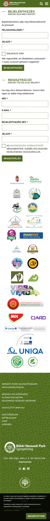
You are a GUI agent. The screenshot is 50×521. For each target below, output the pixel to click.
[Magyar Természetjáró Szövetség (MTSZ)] (17, 362)
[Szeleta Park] (33, 263)
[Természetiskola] (34, 221)
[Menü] (46, 3)
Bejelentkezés (13, 68)
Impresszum (25, 462)
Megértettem (36, 516)
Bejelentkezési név (15, 122)
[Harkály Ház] (17, 277)
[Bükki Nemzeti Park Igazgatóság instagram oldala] (20, 468)
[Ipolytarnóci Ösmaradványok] (32, 249)
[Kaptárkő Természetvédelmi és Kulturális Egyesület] (33, 208)
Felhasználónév (13, 30)
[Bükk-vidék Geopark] (17, 263)
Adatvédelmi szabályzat (11, 510)
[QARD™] (38, 318)
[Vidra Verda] (25, 290)
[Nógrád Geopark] (35, 194)
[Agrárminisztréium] (17, 180)
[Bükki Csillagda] (17, 249)
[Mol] (15, 318)
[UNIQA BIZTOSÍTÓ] (25, 350)
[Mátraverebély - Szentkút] (25, 304)
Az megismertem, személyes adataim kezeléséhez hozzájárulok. (27, 148)
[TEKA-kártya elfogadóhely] (11, 235)
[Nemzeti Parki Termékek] (15, 221)
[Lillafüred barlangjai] (33, 277)
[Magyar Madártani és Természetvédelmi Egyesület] (17, 208)
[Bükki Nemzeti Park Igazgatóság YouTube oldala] (28, 468)
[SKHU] (25, 329)
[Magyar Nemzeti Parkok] (17, 194)
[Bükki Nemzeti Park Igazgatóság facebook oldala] (24, 468)
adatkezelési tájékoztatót (26, 145)
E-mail (6, 110)
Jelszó (7, 42)
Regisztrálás (12, 158)
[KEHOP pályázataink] (25, 339)
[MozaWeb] (31, 235)
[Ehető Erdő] (33, 362)
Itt (3, 62)
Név (5, 98)
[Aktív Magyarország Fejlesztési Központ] (35, 180)
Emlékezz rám (15, 53)
